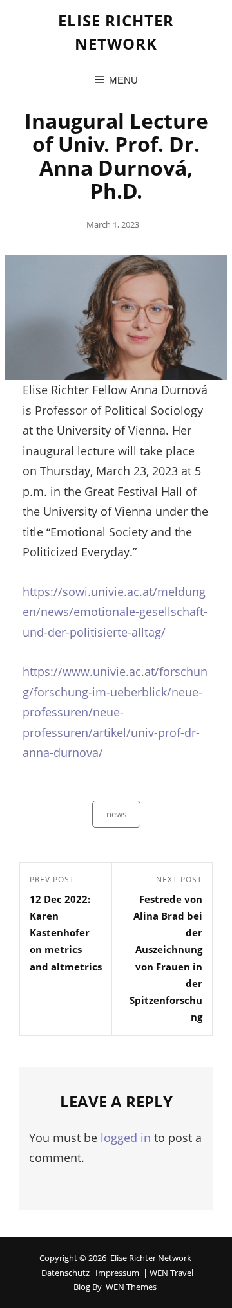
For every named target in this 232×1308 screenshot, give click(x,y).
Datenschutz (65, 1272)
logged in (126, 1137)
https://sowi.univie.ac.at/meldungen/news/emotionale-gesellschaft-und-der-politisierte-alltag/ (115, 612)
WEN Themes (131, 1287)
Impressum (117, 1272)
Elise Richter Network (150, 1258)
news (116, 814)
